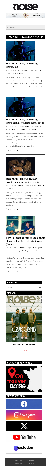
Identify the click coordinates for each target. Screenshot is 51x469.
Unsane (31, 250)
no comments (18, 73)
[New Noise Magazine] (25, 9)
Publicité (30, 463)
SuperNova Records (18, 129)
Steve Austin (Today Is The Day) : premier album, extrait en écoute (22, 180)
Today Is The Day (22, 250)
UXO (36, 250)
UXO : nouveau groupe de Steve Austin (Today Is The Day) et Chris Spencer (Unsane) (25, 241)
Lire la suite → (12, 90)
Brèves (20, 70)
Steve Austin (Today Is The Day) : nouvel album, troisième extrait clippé (25, 121)
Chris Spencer (38, 247)
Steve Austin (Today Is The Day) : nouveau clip (22, 65)
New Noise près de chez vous (22, 460)
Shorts (26, 70)
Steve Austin (36, 185)
